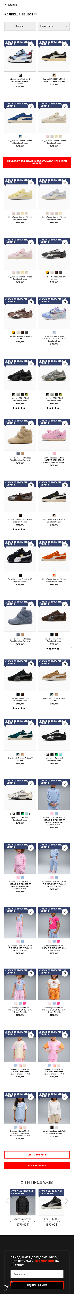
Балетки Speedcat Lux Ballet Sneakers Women (20, 520)
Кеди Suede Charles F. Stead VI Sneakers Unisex (20, 141)
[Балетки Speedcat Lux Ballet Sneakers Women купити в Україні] (20, 496)
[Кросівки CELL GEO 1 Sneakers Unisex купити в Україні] (20, 375)
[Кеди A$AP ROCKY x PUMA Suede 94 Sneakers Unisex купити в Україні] (54, 55)
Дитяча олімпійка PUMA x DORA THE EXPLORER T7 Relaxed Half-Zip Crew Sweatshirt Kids (54, 821)
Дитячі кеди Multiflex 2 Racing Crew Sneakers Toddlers (20, 81)
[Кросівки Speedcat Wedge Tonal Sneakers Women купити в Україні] (20, 434)
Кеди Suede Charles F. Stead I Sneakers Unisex (54, 520)
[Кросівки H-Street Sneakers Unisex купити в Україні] (54, 253)
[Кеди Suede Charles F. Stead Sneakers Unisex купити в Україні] (54, 117)
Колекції (13, 4)
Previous (44, 754)
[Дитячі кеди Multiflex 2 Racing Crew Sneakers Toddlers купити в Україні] (20, 55)
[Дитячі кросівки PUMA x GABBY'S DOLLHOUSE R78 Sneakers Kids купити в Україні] (54, 313)
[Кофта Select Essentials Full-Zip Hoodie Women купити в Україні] (54, 1107)
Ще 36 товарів (37, 1154)
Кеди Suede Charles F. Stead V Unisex (54, 699)
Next (63, 754)
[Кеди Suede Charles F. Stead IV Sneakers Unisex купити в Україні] (54, 556)
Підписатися (37, 1285)
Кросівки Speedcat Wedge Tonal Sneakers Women (20, 459)
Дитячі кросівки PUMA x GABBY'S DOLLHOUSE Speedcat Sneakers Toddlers (54, 460)
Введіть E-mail (19, 1274)
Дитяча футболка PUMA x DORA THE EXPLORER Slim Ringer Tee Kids (54, 948)
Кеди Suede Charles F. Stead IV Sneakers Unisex (54, 580)
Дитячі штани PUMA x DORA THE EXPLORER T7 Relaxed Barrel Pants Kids (54, 884)
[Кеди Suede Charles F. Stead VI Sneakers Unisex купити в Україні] (20, 117)
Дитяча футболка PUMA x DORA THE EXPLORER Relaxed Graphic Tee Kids (20, 1071)
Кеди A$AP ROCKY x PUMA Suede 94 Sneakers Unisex (54, 80)
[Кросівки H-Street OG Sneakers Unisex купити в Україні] (54, 735)
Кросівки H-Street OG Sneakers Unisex (54, 759)
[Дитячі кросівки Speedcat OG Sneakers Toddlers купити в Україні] (20, 556)
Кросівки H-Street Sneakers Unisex (54, 278)
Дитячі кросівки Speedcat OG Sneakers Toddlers (20, 580)
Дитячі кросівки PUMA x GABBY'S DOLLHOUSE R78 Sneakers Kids (54, 338)
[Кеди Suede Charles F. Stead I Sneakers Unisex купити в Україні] (54, 496)
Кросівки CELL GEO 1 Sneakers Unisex (20, 399)
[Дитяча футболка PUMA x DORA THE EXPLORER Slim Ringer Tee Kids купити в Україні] (54, 922)
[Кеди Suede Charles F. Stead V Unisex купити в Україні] (54, 675)
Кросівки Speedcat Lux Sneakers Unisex (54, 640)
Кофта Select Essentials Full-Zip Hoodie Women (54, 1132)
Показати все (37, 1165)
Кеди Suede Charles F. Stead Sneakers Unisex (54, 141)
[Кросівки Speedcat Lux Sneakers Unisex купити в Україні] (54, 615)
